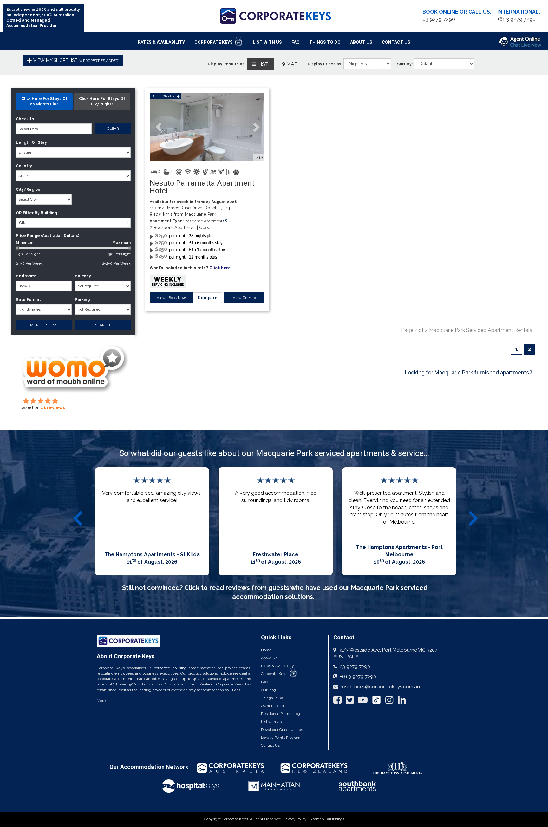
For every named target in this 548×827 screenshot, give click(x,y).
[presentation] (79, 518)
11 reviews (53, 407)
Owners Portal (273, 706)
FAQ (295, 42)
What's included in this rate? (190, 268)
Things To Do (325, 42)
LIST (262, 64)
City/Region (28, 189)
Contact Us (396, 42)
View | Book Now (171, 297)
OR (19, 213)
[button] (158, 127)
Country (24, 166)
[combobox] (73, 223)
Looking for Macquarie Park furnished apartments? (468, 372)
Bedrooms (26, 276)
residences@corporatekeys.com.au (380, 687)
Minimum (73, 243)
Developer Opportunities (282, 729)
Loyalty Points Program (280, 737)
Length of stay (31, 142)
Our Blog (268, 690)
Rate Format (28, 299)
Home (266, 650)
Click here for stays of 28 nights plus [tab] (44, 101)
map (291, 64)
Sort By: (405, 64)
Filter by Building (40, 213)
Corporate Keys (214, 42)
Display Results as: (226, 64)
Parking (82, 299)
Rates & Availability (161, 42)
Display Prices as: (325, 64)
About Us (361, 42)
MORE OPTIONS (43, 325)
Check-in (25, 119)
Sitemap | (318, 819)
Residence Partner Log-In (283, 713)
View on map (244, 297)
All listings (335, 819)
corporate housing (170, 668)
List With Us (267, 42)
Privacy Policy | (296, 819)
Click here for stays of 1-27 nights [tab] (102, 101)
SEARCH (102, 325)
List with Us (271, 721)
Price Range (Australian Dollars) (47, 236)
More (101, 700)
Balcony (83, 276)
